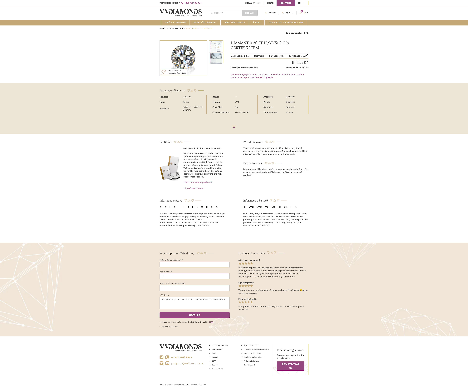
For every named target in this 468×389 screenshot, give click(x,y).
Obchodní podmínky (220, 345)
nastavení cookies (198, 385)
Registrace (289, 13)
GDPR (211, 322)
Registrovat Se (290, 366)
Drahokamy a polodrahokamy (286, 22)
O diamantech (253, 3)
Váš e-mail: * (166, 271)
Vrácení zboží (217, 369)
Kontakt (285, 3)
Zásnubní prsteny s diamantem (256, 349)
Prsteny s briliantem (251, 361)
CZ (299, 3)
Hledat (250, 13)
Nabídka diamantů (175, 22)
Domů (162, 29)
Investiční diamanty (205, 22)
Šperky (257, 22)
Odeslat (194, 315)
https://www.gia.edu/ (193, 188)
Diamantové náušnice (252, 353)
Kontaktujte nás (264, 77)
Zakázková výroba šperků (254, 357)
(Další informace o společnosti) (198, 182)
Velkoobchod (217, 349)
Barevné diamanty (234, 22)
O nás (270, 3)
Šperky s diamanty (251, 345)
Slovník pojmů (249, 365)
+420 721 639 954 (192, 2)
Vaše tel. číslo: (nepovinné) (172, 283)
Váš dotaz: (164, 295)
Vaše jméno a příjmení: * (171, 260)
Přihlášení (272, 13)
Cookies (215, 365)
